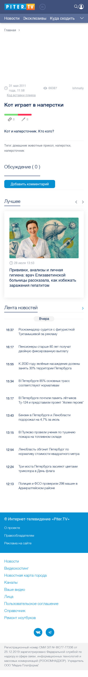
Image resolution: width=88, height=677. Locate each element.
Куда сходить (62, 18)
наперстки (62, 145)
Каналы (11, 582)
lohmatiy (78, 88)
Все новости (81, 308)
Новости (12, 18)
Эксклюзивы (34, 18)
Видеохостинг (16, 568)
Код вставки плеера (21, 95)
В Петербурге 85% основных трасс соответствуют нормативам (44, 383)
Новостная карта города (25, 575)
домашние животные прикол (33, 145)
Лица (8, 597)
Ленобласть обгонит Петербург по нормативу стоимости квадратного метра (49, 451)
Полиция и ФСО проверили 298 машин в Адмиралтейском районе (48, 485)
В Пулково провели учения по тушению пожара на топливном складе (47, 434)
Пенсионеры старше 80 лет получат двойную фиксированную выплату (45, 348)
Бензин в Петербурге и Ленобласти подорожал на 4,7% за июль (44, 417)
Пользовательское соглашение (31, 604)
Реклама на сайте (17, 543)
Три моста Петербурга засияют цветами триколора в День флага (48, 468)
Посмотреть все (22, 171)
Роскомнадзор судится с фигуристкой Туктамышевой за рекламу (47, 331)
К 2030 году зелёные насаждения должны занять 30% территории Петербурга (49, 366)
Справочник (14, 611)
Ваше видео (14, 590)
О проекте (12, 527)
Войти (81, 6)
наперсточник (14, 151)
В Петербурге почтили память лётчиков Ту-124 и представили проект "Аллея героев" (51, 400)
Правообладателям (19, 535)
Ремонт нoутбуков (20, 618)
